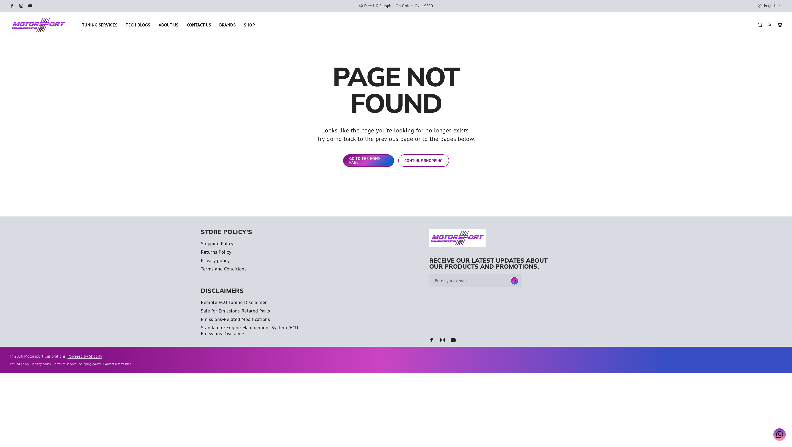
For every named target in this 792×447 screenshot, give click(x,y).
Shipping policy (90, 364)
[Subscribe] (514, 281)
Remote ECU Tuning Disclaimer (234, 302)
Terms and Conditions (224, 269)
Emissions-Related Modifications (235, 319)
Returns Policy (216, 252)
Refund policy (19, 364)
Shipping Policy (217, 243)
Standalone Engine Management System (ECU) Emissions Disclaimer (250, 330)
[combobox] (770, 6)
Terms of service (64, 364)
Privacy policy (215, 260)
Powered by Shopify (85, 356)
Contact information (117, 364)
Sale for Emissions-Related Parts (235, 311)
